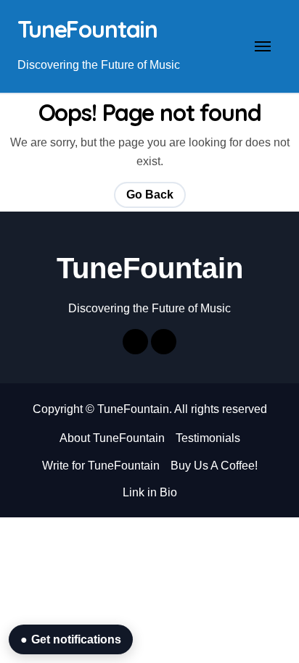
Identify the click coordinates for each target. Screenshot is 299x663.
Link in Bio (150, 492)
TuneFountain (87, 28)
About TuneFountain (112, 438)
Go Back (149, 194)
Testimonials (208, 438)
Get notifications (70, 639)
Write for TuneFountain (101, 465)
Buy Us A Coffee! (214, 465)
